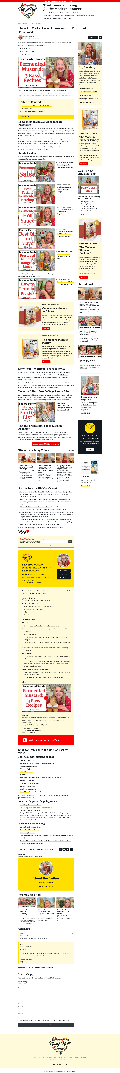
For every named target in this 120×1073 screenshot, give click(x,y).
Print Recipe (63, 570)
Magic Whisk (24, 792)
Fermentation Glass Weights (29, 783)
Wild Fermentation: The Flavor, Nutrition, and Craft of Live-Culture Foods (45, 836)
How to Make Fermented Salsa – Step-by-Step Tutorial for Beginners (65, 165)
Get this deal (85, 413)
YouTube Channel (69, 15)
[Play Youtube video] (46, 698)
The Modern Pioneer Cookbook (32, 112)
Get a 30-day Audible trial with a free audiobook (36, 808)
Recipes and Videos (58, 15)
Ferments (24, 23)
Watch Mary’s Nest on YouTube (44, 740)
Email (44, 539)
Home (19, 23)
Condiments (21, 856)
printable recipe (64, 128)
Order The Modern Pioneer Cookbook (32, 512)
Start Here (47, 15)
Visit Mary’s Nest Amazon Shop (30, 805)
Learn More (90, 449)
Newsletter (47, 18)
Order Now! (46, 328)
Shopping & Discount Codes (88, 99)
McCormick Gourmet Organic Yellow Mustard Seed (37, 763)
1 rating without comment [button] (44, 967)
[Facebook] (46, 886)
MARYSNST (32, 795)
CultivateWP (74, 1071)
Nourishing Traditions (27, 833)
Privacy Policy (62, 1071)
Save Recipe (63, 574)
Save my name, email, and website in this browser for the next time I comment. (45, 1020)
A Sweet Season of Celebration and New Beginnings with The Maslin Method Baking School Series (64, 468)
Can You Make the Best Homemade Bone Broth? (88, 361)
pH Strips (23, 775)
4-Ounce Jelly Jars (26, 769)
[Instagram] (43, 886)
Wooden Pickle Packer (27, 786)
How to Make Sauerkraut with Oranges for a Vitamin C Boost (46, 912)
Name (20, 1007)
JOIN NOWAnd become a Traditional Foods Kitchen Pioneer (46, 444)
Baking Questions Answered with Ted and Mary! (26, 467)
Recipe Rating (22, 982)
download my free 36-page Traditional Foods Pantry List (48, 397)
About (65, 18)
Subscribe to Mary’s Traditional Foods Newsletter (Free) (39, 499)
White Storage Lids (26, 772)
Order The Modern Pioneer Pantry (31, 520)
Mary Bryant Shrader (28, 36)
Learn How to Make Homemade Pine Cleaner (64, 911)
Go (70, 541)
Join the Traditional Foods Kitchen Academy (35, 507)
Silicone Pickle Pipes (27, 780)
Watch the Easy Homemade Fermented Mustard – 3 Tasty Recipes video (42, 90)
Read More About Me (46, 882)
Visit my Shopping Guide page (30, 811)
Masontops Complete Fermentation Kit (33, 777)
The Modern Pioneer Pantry (43, 377)
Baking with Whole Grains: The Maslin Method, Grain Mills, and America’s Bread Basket (45, 468)
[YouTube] (40, 886)
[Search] (70, 18)
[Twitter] (49, 886)
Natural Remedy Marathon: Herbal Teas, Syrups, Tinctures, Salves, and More (89, 304)
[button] (22, 574)
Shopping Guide (57, 18)
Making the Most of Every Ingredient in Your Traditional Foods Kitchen (90, 333)
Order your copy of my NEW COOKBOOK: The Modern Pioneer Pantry (60, 1)
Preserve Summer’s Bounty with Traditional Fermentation (26, 912)
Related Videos (27, 109)
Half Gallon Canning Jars (28, 766)
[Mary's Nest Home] (28, 11)
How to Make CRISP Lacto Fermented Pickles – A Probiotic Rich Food (65, 282)
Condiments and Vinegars (35, 23)
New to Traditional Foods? (88, 92)
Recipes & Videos (85, 95)
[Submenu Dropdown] (50, 15)
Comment (21, 988)
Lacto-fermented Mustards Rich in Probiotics (37, 106)
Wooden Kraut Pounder (28, 789)
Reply (71, 933)
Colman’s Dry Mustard (27, 760)
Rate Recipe (63, 578)
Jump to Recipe (93, 37)
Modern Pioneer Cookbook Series (85, 15)
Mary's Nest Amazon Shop (89, 196)
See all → (71, 450)
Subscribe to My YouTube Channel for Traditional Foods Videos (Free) (43, 492)
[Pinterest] (52, 886)
